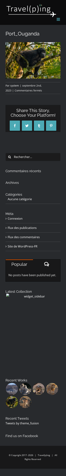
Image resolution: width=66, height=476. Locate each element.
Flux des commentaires (24, 237)
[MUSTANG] (12, 388)
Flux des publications (22, 228)
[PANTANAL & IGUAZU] (38, 388)
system (14, 85)
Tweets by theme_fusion (22, 423)
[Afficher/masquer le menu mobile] (58, 19)
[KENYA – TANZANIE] (52, 388)
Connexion (15, 219)
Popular (19, 264)
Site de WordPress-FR (22, 246)
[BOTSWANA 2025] (25, 388)
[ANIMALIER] (25, 402)
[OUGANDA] (12, 402)
